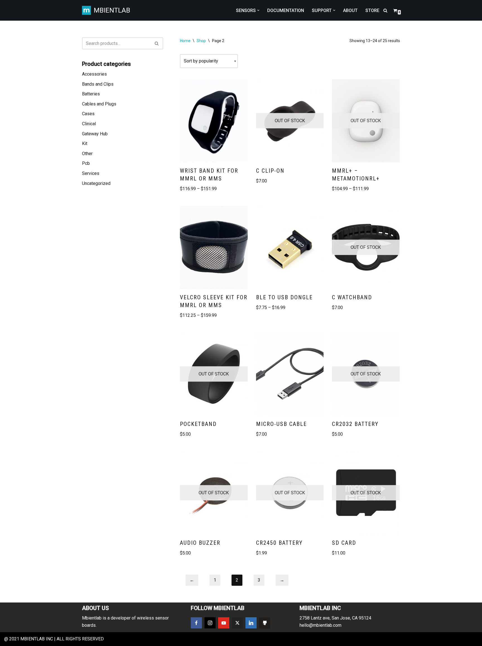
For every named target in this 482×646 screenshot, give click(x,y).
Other (87, 153)
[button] (258, 10)
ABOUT (350, 10)
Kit (84, 143)
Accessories (94, 74)
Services (90, 173)
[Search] (385, 10)
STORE (372, 10)
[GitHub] (264, 622)
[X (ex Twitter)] (237, 622)
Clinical (89, 123)
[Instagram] (210, 622)
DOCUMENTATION (285, 10)
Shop (201, 40)
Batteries (91, 94)
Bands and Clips (98, 84)
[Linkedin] (251, 622)
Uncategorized (96, 183)
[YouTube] (223, 622)
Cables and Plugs (99, 104)
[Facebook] (196, 622)
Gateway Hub (95, 133)
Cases (88, 113)
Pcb (86, 163)
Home (185, 40)
